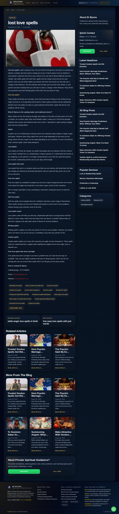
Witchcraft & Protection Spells (70, 492)
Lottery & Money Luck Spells (69, 496)
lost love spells (13, 95)
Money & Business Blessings (91, 178)
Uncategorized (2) (86, 204)
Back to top (108, 511)
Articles (12, 17)
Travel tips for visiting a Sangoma (47, 499)
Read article (12, 368)
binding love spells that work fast (19, 294)
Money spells (74, 501)
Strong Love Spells (66, 489)
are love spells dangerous (32, 290)
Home (28, 3)
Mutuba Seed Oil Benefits (68, 494)
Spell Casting (45, 3)
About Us (35, 3)
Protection (65, 505)
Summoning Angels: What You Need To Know (38, 436)
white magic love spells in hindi (23, 321)
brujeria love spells (34, 303)
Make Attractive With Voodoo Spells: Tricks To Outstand (64, 436)
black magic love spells (61, 294)
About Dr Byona (42, 492)
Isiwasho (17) (98, 200)
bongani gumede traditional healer (45, 299)
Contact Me (104, 3)
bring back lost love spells (17, 303)
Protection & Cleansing (89, 183)
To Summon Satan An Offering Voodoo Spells (16, 436)
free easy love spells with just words (57, 322)
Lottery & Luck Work (88, 188)
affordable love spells (15, 285)
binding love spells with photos (41, 294)
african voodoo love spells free (34, 285)
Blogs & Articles (42, 494)
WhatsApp (24, 471)
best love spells (47, 290)
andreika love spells (15, 290)
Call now (57, 471)
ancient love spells (52, 285)
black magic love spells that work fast (20, 299)
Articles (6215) (85, 200)
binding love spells (61, 290)
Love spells (65, 501)
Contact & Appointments (44, 496)
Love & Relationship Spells (90, 174)
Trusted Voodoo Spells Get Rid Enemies (16, 352)
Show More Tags (16, 308)
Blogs (55, 3)
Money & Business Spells (68, 499)
